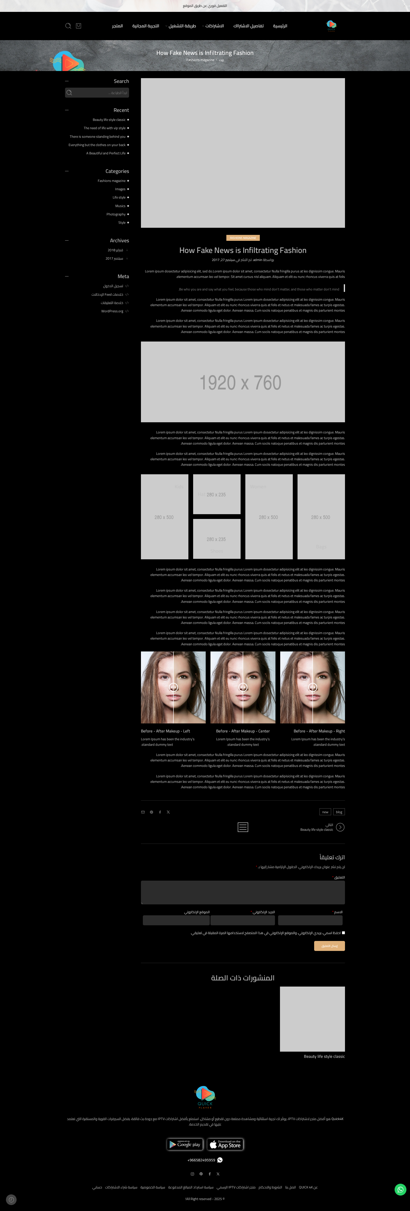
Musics (120, 206)
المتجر (117, 26)
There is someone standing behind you (98, 136)
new (325, 812)
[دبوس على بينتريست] (152, 812)
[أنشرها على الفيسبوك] (160, 812)
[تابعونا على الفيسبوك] (210, 1174)
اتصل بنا (290, 1187)
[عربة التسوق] (78, 26)
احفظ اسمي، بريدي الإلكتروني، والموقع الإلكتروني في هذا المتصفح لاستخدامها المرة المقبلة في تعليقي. (266, 933)
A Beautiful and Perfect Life (106, 153)
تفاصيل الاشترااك (248, 26)
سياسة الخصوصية (152, 1187)
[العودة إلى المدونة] (243, 827)
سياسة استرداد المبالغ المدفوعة (191, 1187)
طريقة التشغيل (182, 26)
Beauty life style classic (324, 1056)
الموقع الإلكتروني (197, 912)
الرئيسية (280, 26)
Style (122, 222)
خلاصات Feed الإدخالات (107, 294)
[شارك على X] (168, 812)
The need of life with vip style (105, 128)
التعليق (338, 877)
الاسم (337, 912)
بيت (221, 59)
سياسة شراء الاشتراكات (121, 1187)
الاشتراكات (214, 26)
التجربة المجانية (145, 26)
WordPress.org (112, 311)
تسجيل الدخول (113, 286)
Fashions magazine (200, 59)
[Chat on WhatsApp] (400, 1190)
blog (339, 812)
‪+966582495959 (201, 1160)
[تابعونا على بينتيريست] (201, 1174)
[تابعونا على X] (218, 1174)
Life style (119, 197)
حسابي (97, 1187)
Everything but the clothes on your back (97, 145)
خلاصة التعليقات (112, 302)
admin (257, 259)
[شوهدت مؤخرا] (11, 1199)
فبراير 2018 (115, 250)
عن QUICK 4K (308, 1187)
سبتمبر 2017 (114, 258)
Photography (116, 214)
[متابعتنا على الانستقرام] (192, 1174)
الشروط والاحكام (270, 1187)
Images (120, 189)
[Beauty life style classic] (312, 1019)
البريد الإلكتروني (263, 912)
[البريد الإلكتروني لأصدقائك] (143, 812)
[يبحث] (68, 26)
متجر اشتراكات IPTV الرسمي (236, 1187)
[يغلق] (404, 6)
